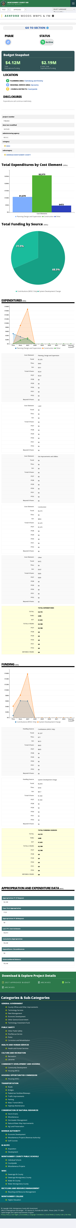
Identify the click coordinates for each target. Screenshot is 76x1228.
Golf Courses (13, 1141)
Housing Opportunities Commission (19, 1075)
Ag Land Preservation (16, 1126)
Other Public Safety (15, 1031)
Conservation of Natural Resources (19, 1110)
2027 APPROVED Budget (17, 982)
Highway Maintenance (16, 1106)
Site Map (68, 1215)
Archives (46, 982)
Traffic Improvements (16, 1096)
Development (13, 1152)
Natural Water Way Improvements (21, 1123)
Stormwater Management (17, 1120)
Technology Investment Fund (19, 1023)
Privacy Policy (5, 1215)
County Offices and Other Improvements (23, 1007)
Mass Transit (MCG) (15, 1103)
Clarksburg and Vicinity (26, 81)
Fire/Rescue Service (15, 1034)
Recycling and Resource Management (20, 1188)
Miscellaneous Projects (16, 1166)
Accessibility (24, 1215)
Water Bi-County (14, 1181)
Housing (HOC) (13, 1079)
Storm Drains (13, 1114)
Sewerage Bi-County (15, 1174)
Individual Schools (14, 1160)
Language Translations (36, 1215)
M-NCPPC (5, 1145)
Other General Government (18, 1020)
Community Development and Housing (20, 1064)
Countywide (24, 89)
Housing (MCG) (13, 1071)
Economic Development (16, 1016)
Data (67, 982)
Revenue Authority (10, 1131)
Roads (10, 1087)
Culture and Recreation (13, 1053)
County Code (59, 1215)
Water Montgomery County (18, 1184)
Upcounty (24, 85)
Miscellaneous (13, 1117)
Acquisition (12, 1149)
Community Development (17, 1068)
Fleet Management (15, 1013)
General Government (12, 1003)
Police (10, 1037)
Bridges (11, 1090)
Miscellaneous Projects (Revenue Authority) (24, 1137)
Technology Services (15, 1010)
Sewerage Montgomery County (18, 155)
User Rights (15, 1215)
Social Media (50, 1215)
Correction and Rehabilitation (19, 1040)
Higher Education (14, 1200)
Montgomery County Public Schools (20, 1156)
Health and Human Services (15, 1045)
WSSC (8, 146)
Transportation (9, 1083)
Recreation (12, 1056)
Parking (11, 1099)
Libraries (11, 1059)
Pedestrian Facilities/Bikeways (19, 1093)
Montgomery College (12, 1196)
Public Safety (8, 1027)
